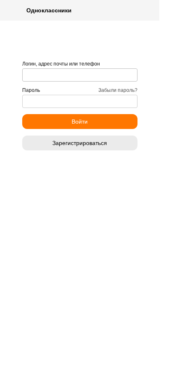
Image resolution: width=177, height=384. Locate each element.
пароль (31, 90)
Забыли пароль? (117, 90)
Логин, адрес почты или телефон (61, 63)
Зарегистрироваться (79, 143)
